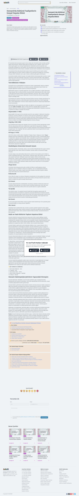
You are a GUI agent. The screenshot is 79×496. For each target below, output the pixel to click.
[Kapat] (53, 241)
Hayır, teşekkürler (39, 253)
